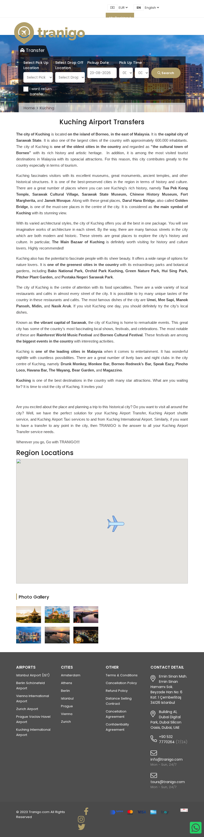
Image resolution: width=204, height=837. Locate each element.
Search (167, 73)
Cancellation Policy (121, 683)
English (151, 7)
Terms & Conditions (122, 675)
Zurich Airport (27, 709)
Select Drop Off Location (69, 65)
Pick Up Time (130, 62)
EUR (122, 7)
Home (29, 108)
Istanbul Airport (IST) (33, 675)
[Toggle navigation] (188, 33)
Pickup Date (98, 62)
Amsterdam (70, 675)
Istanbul (67, 698)
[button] (115, 523)
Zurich (66, 721)
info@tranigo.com (167, 759)
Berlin (65, 690)
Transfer (35, 50)
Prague (67, 706)
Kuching (47, 108)
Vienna (66, 714)
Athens (66, 683)
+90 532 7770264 (167, 739)
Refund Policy (117, 690)
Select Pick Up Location (36, 65)
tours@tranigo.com (168, 781)
